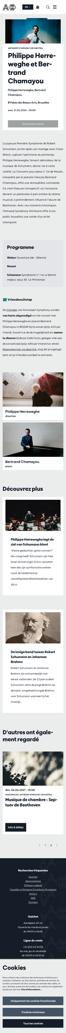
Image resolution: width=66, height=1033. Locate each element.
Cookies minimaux (33, 1012)
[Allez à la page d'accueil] (10, 7)
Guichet (33, 876)
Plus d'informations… (31, 989)
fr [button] (26, 7)
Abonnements (33, 881)
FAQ (33, 898)
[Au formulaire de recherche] (49, 7)
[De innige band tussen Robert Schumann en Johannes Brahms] (33, 627)
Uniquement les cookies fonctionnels (33, 1001)
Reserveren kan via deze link (19, 349)
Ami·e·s (33, 893)
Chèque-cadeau (33, 885)
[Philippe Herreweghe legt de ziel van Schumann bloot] (33, 515)
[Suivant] (57, 845)
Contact (33, 902)
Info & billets (15, 827)
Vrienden (11, 310)
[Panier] (39, 7)
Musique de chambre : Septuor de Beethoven (31, 802)
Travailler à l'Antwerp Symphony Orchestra (33, 889)
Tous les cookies (33, 1023)
